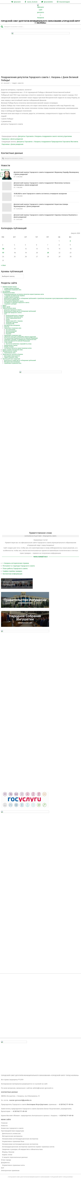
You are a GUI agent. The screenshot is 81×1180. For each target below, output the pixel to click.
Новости (20, 83)
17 (3, 253)
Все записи (5, 170)
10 (3, 249)
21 (48, 253)
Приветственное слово (40, 533)
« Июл (3, 265)
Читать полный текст (40, 557)
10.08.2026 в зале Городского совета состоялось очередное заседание (40, 194)
